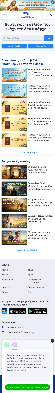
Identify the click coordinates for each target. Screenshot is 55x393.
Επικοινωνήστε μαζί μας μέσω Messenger (27, 387)
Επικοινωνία (41, 46)
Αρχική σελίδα (14, 46)
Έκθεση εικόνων (36, 287)
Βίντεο (5, 274)
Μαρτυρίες (7, 287)
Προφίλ (31, 292)
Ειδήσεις (6, 292)
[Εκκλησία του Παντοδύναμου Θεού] (27, 15)
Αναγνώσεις (7, 279)
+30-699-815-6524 (15, 327)
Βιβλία (30, 270)
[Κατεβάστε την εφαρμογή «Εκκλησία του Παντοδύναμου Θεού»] (4, 311)
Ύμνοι (30, 274)
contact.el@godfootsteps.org (20, 332)
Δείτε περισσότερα (27, 152)
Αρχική (5, 270)
